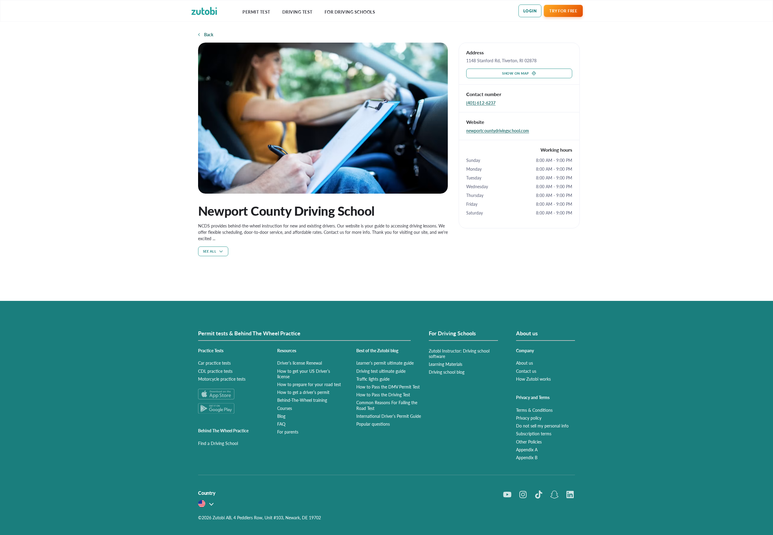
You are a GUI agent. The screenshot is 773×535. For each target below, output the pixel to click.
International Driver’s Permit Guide (388, 416)
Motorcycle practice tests (221, 379)
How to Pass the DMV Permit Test (388, 386)
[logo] (204, 11)
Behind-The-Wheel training (302, 400)
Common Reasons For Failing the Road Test (386, 405)
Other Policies (529, 441)
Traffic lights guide (373, 379)
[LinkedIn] (570, 494)
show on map (515, 73)
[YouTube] (507, 494)
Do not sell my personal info (542, 425)
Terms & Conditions (534, 410)
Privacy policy (528, 418)
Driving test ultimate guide (381, 371)
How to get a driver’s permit (303, 392)
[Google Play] (230, 408)
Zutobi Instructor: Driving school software (459, 353)
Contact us (526, 371)
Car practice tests (214, 363)
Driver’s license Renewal (299, 363)
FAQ (281, 424)
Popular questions (373, 424)
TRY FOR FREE (563, 11)
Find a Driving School (218, 443)
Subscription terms (533, 433)
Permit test (256, 12)
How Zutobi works (533, 379)
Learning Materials (445, 364)
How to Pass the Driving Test (383, 394)
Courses (284, 408)
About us (524, 363)
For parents (287, 431)
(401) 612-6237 (481, 103)
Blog (281, 416)
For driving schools (350, 12)
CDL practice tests (215, 371)
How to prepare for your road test (309, 384)
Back (208, 34)
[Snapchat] (554, 494)
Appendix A (526, 449)
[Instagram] (523, 494)
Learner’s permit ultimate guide (385, 363)
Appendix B (526, 457)
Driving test (297, 12)
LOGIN (530, 11)
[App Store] (230, 394)
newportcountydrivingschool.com (497, 130)
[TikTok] (539, 494)
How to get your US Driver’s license (303, 373)
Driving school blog (446, 372)
